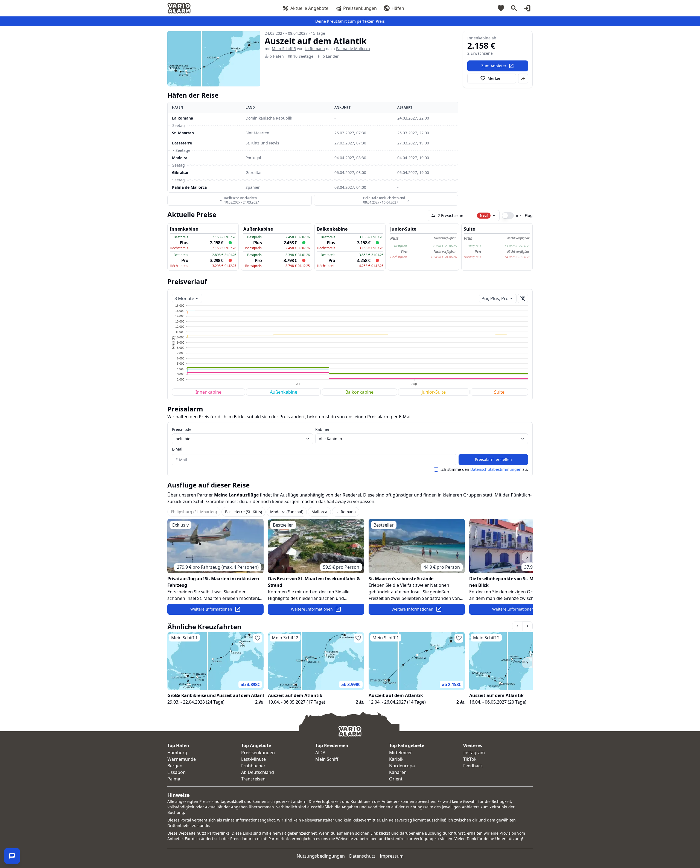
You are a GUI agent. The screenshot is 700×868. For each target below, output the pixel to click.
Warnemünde (181, 759)
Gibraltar (180, 172)
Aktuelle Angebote (309, 8)
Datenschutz (362, 856)
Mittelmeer (400, 753)
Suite (499, 392)
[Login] (527, 8)
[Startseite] (179, 8)
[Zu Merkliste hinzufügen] (257, 638)
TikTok (470, 759)
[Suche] (514, 8)
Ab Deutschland (257, 772)
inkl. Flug (524, 215)
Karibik (396, 759)
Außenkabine (283, 392)
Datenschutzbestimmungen (495, 469)
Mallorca (319, 511)
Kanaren (398, 772)
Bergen (174, 766)
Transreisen (253, 779)
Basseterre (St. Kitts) (243, 511)
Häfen (398, 8)
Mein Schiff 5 (284, 48)
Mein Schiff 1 (184, 638)
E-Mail (177, 449)
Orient (395, 779)
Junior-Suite (434, 392)
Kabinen (323, 429)
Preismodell (183, 429)
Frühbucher (253, 766)
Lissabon (176, 772)
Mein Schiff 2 (285, 638)
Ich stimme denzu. (484, 469)
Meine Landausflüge (236, 495)
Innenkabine (208, 392)
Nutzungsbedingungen (321, 856)
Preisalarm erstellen (493, 459)
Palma (173, 779)
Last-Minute (253, 759)
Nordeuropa (402, 766)
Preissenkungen (360, 8)
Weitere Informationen (211, 609)
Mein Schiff (326, 759)
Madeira (179, 157)
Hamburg (177, 753)
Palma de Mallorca (353, 48)
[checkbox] (436, 469)
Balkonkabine (359, 392)
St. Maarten (183, 132)
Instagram (474, 753)
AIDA (320, 753)
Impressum (392, 856)
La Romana (315, 48)
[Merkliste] (500, 8)
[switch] (508, 215)
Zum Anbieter (493, 65)
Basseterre (182, 143)
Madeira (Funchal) (286, 511)
